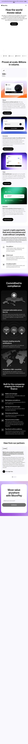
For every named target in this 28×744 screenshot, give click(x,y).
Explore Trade (7, 183)
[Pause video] (4, 51)
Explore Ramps (7, 113)
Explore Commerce (8, 149)
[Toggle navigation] (26, 5)
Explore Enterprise (8, 219)
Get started (14, 24)
